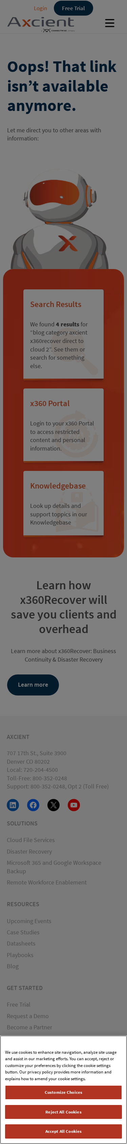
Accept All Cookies (63, 1131)
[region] (63, 1089)
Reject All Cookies (63, 1112)
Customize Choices (63, 1092)
